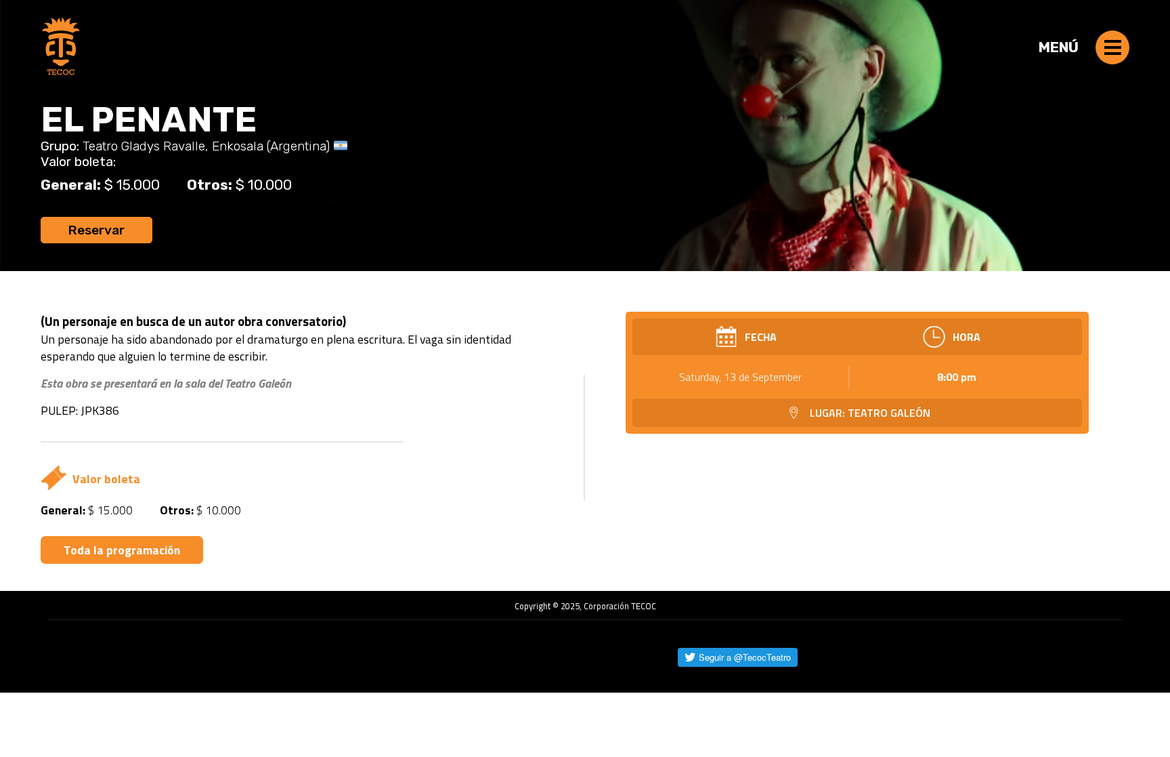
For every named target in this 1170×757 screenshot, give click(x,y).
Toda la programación (122, 550)
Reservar (96, 230)
